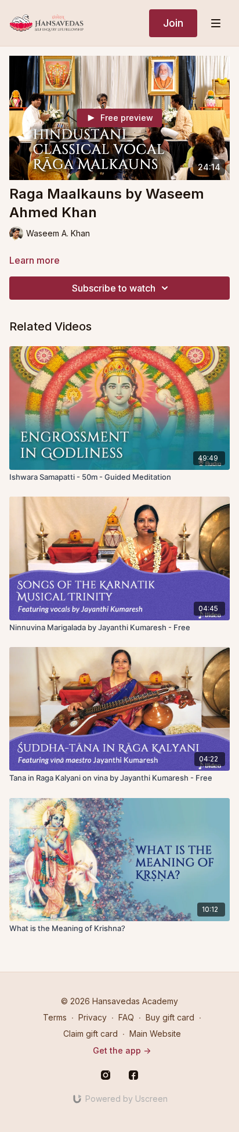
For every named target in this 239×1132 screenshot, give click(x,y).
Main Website (155, 1033)
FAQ (126, 1017)
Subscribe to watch (113, 288)
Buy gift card (170, 1017)
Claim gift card (90, 1033)
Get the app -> (122, 1050)
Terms (55, 1017)
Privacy (92, 1017)
